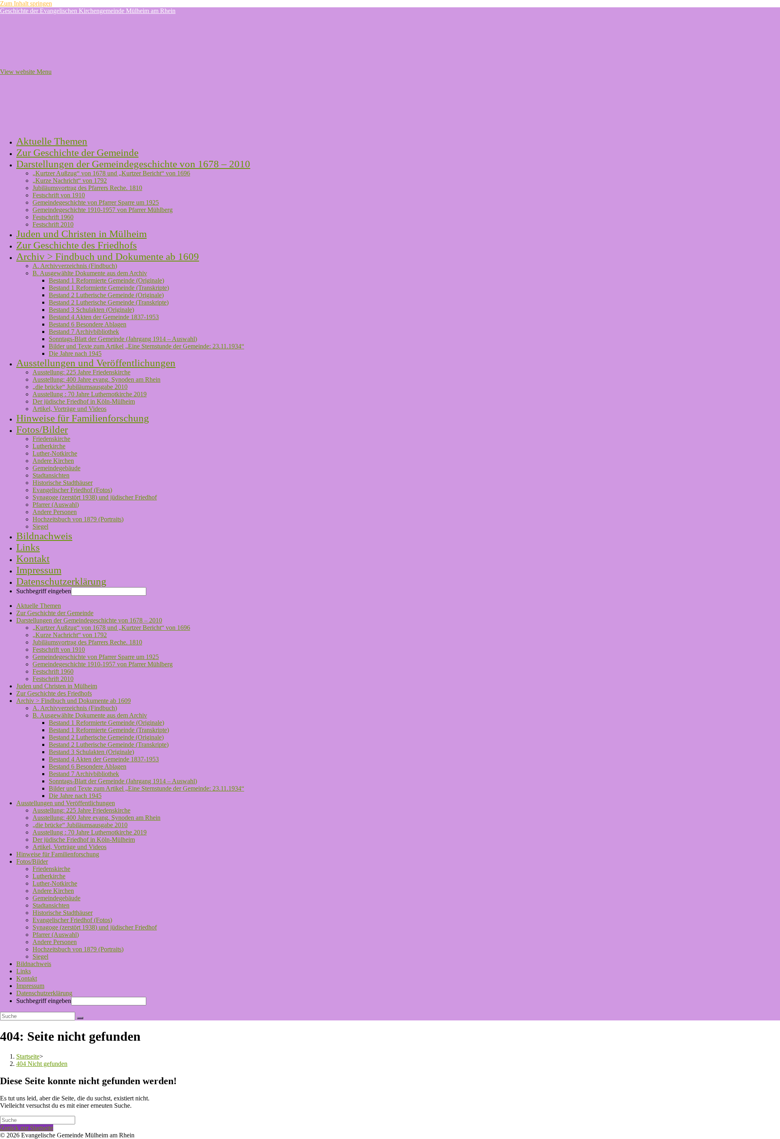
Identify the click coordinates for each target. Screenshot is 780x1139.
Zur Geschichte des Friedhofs (54, 693)
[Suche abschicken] (80, 1018)
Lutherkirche (48, 876)
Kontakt (26, 978)
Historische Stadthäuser (62, 912)
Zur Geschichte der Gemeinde (54, 612)
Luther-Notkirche (54, 883)
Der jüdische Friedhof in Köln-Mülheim (83, 839)
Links (23, 971)
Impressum (30, 985)
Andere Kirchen (53, 890)
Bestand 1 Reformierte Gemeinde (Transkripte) (109, 729)
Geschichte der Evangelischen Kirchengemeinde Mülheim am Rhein (88, 10)
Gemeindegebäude (56, 898)
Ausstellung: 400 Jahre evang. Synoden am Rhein (96, 817)
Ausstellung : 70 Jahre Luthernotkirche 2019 (89, 832)
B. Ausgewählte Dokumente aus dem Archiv (89, 715)
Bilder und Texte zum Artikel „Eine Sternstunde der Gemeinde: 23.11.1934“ (146, 788)
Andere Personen (54, 941)
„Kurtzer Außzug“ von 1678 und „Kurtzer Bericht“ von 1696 (111, 627)
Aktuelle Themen (38, 605)
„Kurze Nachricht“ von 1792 (69, 634)
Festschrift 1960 (53, 671)
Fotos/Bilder (32, 861)
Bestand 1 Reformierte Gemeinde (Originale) (106, 722)
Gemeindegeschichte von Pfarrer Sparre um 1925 (95, 656)
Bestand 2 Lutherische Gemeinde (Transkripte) (109, 744)
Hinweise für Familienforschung (57, 854)
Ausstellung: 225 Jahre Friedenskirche (81, 810)
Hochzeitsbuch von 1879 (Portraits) (78, 949)
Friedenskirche (51, 868)
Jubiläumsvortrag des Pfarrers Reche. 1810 (87, 642)
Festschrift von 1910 (58, 649)
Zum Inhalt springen (26, 3)
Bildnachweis (33, 963)
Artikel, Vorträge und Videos (69, 846)
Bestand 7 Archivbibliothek (84, 773)
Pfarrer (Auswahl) (55, 934)
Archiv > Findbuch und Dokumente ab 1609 (73, 700)
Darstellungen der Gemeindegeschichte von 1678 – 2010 (89, 620)
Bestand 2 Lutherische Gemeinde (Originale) (106, 737)
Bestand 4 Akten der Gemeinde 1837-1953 (104, 759)
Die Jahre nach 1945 (75, 795)
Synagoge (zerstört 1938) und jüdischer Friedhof (94, 927)
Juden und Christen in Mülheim (56, 686)
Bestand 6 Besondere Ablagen (87, 766)
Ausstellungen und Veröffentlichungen (65, 803)
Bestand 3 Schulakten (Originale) (91, 751)
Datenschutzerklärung (44, 993)
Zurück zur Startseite (26, 1127)
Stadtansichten (50, 905)
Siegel (40, 956)
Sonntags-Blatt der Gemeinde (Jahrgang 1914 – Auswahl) (123, 781)
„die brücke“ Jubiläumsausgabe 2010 (80, 824)
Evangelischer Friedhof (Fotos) (72, 919)
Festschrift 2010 (53, 678)
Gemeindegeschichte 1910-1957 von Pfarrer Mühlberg (102, 664)
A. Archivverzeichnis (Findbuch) (74, 708)
